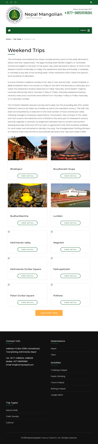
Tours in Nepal (57, 382)
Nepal (53, 348)
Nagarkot (58, 242)
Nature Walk (12, 410)
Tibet (53, 354)
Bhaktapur (16, 169)
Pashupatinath (61, 269)
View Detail (27, 176)
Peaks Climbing (58, 376)
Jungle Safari (57, 395)
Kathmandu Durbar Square (25, 269)
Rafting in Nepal (58, 388)
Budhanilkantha (19, 216)
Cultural (9, 422)
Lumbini (58, 216)
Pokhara (58, 295)
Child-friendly (12, 416)
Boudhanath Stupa (64, 169)
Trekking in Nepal (59, 370)
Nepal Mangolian (43, 14)
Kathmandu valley (20, 242)
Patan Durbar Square (22, 295)
